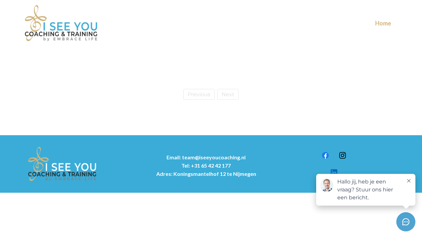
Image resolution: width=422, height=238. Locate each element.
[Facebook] (325, 155)
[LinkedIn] (334, 172)
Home (383, 23)
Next (228, 94)
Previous (199, 94)
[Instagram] (342, 155)
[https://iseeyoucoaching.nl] (61, 23)
